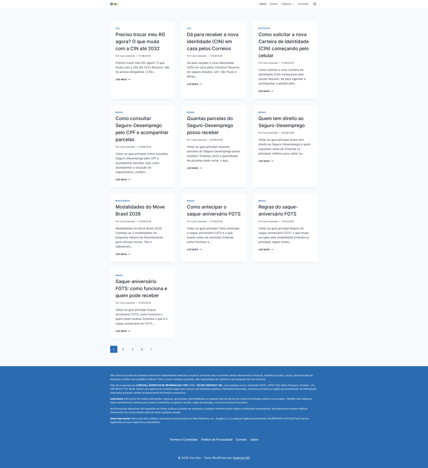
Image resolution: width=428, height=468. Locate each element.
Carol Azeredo (127, 56)
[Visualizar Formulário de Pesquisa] (315, 4)
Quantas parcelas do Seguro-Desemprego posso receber (210, 125)
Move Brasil (123, 200)
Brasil (119, 112)
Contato (303, 4)
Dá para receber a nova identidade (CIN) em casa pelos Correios (212, 41)
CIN (117, 28)
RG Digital (264, 28)
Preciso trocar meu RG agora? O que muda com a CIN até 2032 (140, 41)
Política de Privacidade (217, 439)
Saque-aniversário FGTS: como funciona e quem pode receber (141, 288)
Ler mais (123, 79)
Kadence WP (241, 457)
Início (262, 4)
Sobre (274, 4)
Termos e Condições (184, 439)
